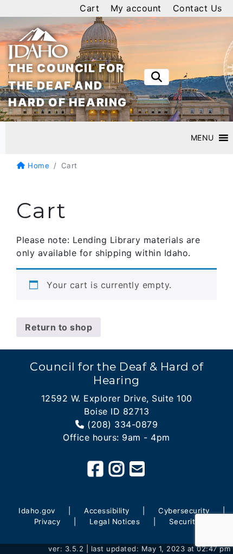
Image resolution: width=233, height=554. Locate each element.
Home (37, 165)
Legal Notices (114, 521)
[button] (202, 138)
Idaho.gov (36, 510)
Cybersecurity (184, 510)
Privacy (47, 521)
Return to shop (58, 327)
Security (184, 521)
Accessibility (107, 510)
